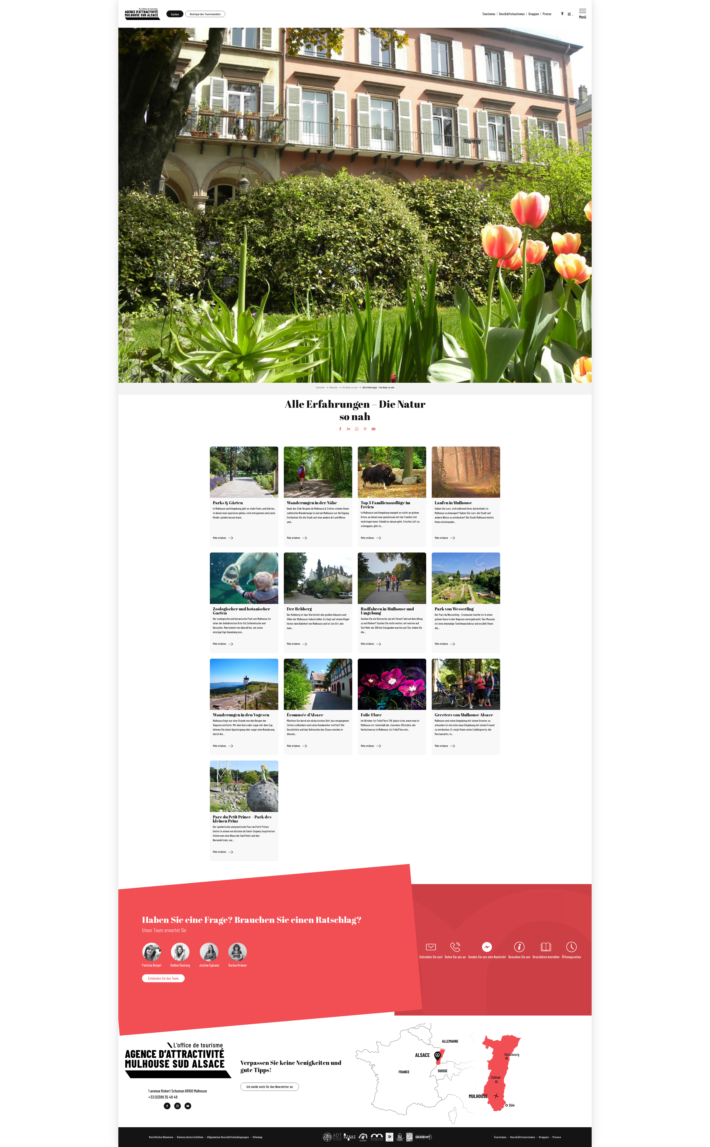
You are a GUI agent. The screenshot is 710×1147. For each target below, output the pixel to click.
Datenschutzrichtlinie (190, 1137)
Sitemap (257, 1137)
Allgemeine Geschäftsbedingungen (228, 1137)
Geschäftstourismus (512, 14)
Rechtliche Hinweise (161, 1137)
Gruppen (533, 14)
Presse (547, 14)
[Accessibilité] (562, 13)
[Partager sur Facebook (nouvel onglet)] (338, 429)
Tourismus (488, 14)
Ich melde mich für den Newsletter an (269, 1087)
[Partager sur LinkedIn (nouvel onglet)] (347, 429)
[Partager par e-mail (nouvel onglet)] (371, 429)
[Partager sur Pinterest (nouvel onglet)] (363, 429)
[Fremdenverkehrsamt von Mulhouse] (142, 14)
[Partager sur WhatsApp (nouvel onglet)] (355, 429)
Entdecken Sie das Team (163, 978)
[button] (174, 14)
